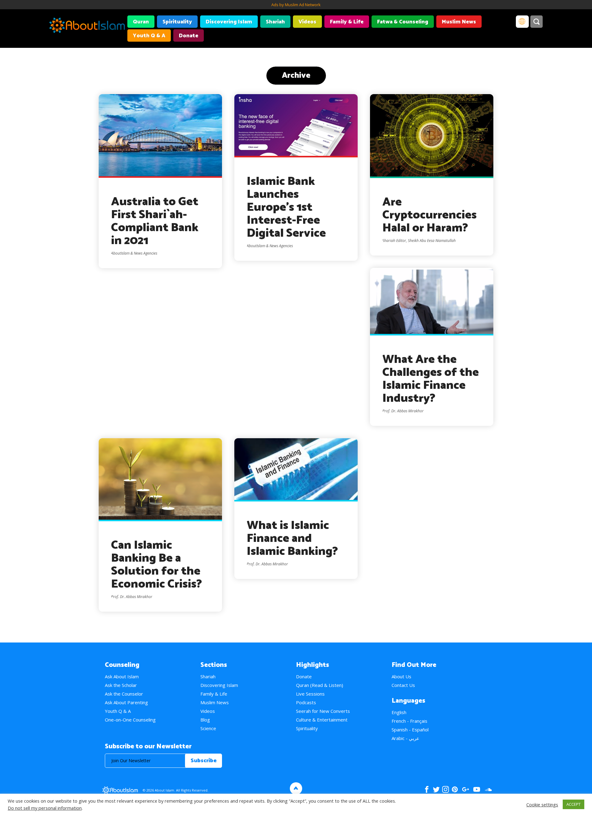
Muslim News (459, 22)
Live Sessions (310, 694)
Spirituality (177, 22)
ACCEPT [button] (573, 804)
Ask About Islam (122, 676)
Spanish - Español (410, 729)
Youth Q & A (149, 35)
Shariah (275, 22)
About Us (401, 676)
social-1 (488, 789)
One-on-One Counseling (130, 720)
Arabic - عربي (405, 738)
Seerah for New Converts (323, 711)
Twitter (436, 789)
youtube (477, 789)
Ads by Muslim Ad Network (296, 4)
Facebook (426, 789)
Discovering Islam (229, 22)
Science (208, 728)
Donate (188, 35)
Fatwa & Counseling (402, 22)
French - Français (409, 721)
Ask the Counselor (124, 694)
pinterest (454, 789)
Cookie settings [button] (542, 804)
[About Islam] (87, 26)
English (399, 712)
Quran (141, 22)
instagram (445, 789)
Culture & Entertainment (321, 720)
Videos (307, 22)
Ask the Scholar (121, 685)
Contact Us (403, 685)
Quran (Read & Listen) (319, 685)
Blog (205, 720)
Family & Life (347, 22)
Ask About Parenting (126, 702)
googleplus (465, 789)
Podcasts (306, 702)
